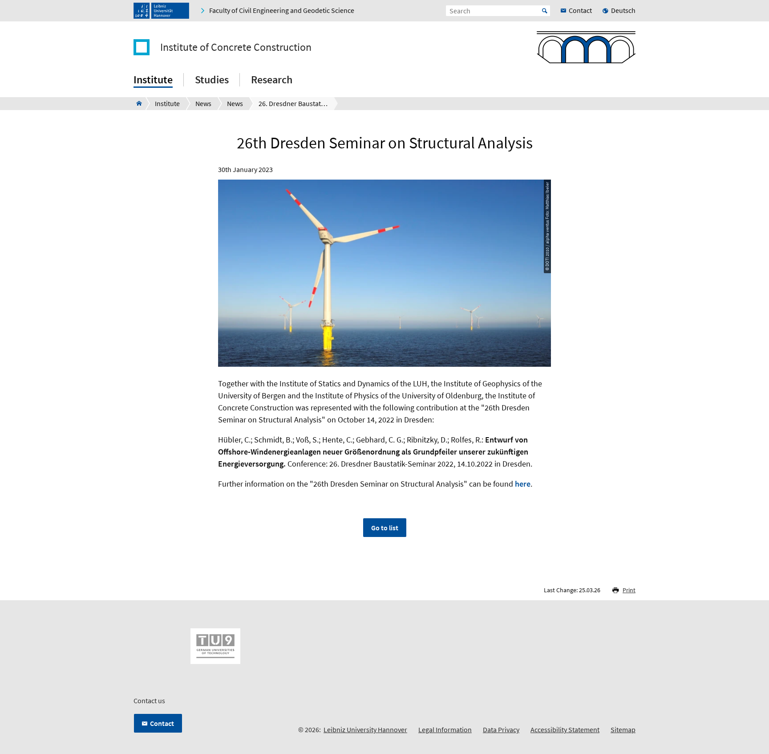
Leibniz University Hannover (365, 729)
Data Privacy (501, 729)
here (522, 484)
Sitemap (623, 729)
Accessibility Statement (564, 729)
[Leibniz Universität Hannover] (161, 11)
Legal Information (445, 729)
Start (544, 10)
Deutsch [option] (623, 10)
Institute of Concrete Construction (236, 47)
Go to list (384, 527)
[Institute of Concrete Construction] (136, 103)
